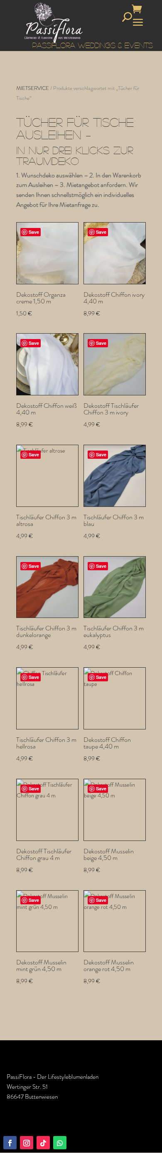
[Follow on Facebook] (10, 1142)
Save (34, 232)
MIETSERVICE (32, 88)
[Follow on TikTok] (43, 1142)
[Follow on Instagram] (26, 1142)
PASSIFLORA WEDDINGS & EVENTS (92, 45)
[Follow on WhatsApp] (59, 1142)
